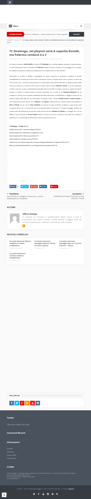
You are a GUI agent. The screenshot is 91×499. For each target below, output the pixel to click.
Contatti (10, 449)
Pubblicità (10, 452)
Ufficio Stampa (22, 59)
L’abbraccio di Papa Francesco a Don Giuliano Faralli (69, 197)
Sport (47, 59)
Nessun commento (56, 59)
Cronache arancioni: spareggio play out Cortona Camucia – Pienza (70, 243)
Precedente (14, 194)
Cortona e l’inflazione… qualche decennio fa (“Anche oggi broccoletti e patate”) (46, 34)
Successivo (77, 194)
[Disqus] (45, 297)
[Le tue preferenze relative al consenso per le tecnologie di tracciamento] (4, 495)
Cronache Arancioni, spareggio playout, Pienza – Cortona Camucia (45, 243)
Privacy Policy (11, 455)
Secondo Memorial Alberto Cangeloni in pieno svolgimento (20, 243)
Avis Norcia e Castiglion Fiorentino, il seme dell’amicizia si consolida (25, 197)
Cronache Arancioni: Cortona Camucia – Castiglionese (17, 255)
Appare (71, 489)
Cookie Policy (11, 458)
